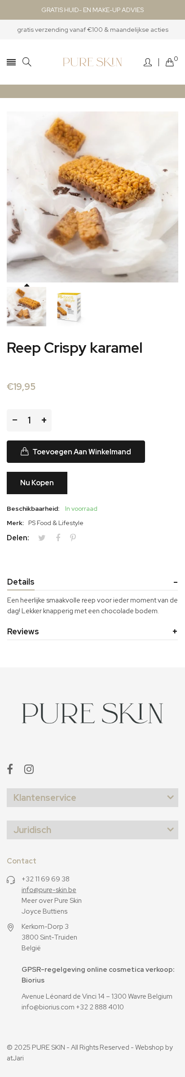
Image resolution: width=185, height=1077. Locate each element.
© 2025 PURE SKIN (36, 1047)
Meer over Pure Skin (52, 900)
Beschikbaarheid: (33, 508)
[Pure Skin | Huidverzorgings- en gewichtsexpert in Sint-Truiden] (93, 62)
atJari (15, 1058)
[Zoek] (26, 62)
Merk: (15, 523)
